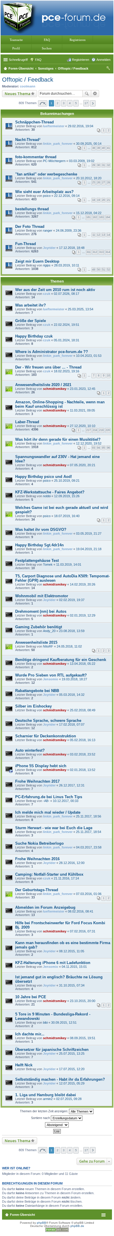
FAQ (47, 40)
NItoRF (48, 646)
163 (101, 217)
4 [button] (70, 103)
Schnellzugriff (18, 59)
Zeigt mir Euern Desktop (37, 261)
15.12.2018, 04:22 (88, 213)
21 (108, 200)
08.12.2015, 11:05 (71, 951)
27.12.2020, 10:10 (82, 426)
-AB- (46, 801)
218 (95, 430)
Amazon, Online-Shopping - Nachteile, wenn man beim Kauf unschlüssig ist (60, 404)
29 (93, 165)
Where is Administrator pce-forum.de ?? (51, 352)
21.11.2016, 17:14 (66, 878)
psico (47, 195)
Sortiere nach (41, 1118)
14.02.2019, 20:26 (82, 584)
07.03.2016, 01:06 (88, 894)
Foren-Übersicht (22, 1214)
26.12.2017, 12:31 (71, 785)
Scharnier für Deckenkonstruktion (45, 736)
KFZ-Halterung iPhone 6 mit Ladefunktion (52, 962)
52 (108, 269)
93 (93, 447)
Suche (86, 93)
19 (98, 200)
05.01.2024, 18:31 (66, 340)
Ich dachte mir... (29, 1034)
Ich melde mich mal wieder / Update (47, 812)
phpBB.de (77, 1226)
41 (108, 148)
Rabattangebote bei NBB (37, 690)
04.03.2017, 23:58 (88, 847)
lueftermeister (53, 126)
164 (108, 217)
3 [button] (64, 103)
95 (103, 447)
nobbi (47, 496)
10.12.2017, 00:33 (65, 801)
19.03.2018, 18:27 (74, 679)
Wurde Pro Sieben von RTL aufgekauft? (51, 675)
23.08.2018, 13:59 (71, 631)
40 (103, 148)
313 (101, 252)
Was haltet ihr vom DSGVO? (40, 529)
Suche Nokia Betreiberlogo (39, 843)
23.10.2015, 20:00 (82, 1001)
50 (98, 269)
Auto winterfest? (30, 750)
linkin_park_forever (57, 143)
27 (103, 182)
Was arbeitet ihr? (30, 305)
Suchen (47, 48)
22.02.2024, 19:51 (66, 324)
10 (108, 375)
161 (88, 217)
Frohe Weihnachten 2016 (37, 859)
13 (103, 234)
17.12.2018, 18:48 (71, 247)
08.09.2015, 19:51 (82, 1038)
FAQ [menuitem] (38, 59)
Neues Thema (17, 93)
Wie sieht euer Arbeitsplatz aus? (44, 192)
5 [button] (76, 103)
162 (95, 217)
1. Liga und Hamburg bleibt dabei (45, 1095)
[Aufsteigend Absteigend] (57, 1124)
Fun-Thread (25, 244)
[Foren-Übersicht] (55, 17)
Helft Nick (23, 1065)
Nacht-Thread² (27, 139)
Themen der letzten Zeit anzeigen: (44, 1111)
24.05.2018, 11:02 (69, 646)
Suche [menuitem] (108, 69)
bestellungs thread (32, 209)
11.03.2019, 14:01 (68, 564)
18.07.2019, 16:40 (67, 516)
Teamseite (16, 40)
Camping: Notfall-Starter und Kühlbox (49, 874)
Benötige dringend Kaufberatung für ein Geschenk (60, 659)
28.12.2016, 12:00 (71, 863)
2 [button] (57, 103)
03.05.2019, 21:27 (88, 533)
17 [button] (86, 103)
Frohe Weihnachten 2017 (37, 781)
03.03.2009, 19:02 (81, 161)
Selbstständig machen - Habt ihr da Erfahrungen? (60, 1079)
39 (98, 148)
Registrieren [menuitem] (80, 59)
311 (89, 252)
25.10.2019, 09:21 (67, 480)
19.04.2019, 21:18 (88, 549)
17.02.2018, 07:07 (71, 724)
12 (98, 234)
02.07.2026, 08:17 (66, 293)
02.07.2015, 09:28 (69, 1099)
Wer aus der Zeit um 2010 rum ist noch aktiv (55, 290)
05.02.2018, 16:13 (82, 740)
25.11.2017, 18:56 (88, 816)
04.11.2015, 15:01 (74, 966)
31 (103, 165)
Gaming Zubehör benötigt (38, 627)
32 (108, 165)
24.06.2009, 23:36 (68, 230)
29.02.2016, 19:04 (80, 126)
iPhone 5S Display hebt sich (40, 766)
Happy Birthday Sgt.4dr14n (39, 545)
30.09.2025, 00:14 (88, 143)
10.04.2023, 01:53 (88, 355)
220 (108, 430)
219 (101, 430)
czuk (46, 293)
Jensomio (50, 679)
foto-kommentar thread (35, 157)
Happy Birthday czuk (34, 336)
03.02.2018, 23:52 (82, 754)
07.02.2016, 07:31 (82, 931)
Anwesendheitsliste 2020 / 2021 (43, 385)
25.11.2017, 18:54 (88, 832)
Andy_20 (49, 631)
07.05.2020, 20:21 (82, 465)
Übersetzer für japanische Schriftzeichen (52, 1049)
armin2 (48, 1099)
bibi (45, 1022)
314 (108, 252)
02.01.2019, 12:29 (82, 615)
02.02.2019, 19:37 (71, 600)
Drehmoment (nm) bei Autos (40, 611)
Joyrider (49, 247)
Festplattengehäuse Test (37, 560)
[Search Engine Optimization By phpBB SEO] (57, 1230)
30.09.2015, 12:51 (64, 1022)
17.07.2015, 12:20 (71, 1069)
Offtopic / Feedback (27, 79)
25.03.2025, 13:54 (80, 309)
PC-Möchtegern (54, 161)
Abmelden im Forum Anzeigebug (45, 907)
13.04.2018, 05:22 (82, 663)
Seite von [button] (42, 103)
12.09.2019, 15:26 (67, 496)
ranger (47, 230)
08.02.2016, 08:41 (80, 911)
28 (108, 182)
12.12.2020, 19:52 (88, 443)
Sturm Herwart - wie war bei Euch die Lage (53, 828)
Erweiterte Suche (95, 93)
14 (108, 234)
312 (95, 252)
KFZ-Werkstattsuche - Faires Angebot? (49, 492)
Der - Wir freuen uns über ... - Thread (48, 367)
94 (98, 447)
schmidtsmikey (54, 388)
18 (93, 200)
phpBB (41, 1222)
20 (103, 200)
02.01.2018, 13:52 (82, 770)
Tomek (48, 564)
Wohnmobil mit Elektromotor (41, 596)
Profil (16, 48)
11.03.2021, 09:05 (82, 410)
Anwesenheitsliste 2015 (36, 642)
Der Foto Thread (29, 226)
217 (88, 430)
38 (93, 148)
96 (108, 447)
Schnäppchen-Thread (34, 122)
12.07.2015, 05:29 (71, 1083)
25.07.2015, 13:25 (71, 1053)
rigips (47, 265)
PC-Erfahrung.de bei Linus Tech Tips (48, 797)
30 (98, 165)
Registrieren (78, 40)
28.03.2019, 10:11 (66, 265)
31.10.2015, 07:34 (71, 985)
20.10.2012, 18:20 (88, 178)
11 (93, 234)
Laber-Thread (27, 422)
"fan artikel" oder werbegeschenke (46, 174)
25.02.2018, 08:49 (82, 710)
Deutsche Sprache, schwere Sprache (48, 720)
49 (93, 269)
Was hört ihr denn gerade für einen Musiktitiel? (58, 439)
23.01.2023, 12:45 (82, 388)
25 (93, 182)
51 (103, 269)
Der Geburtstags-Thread (36, 890)
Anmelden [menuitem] (103, 59)
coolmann (27, 86)
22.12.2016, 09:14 (67, 195)
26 (98, 182)
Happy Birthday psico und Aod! (43, 476)
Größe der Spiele (30, 321)
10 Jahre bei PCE (30, 997)
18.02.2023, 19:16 (66, 371)
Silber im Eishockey (33, 706)
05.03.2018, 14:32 (71, 694)
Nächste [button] (93, 103)
